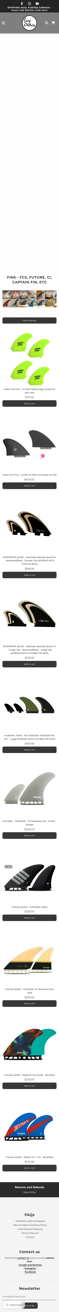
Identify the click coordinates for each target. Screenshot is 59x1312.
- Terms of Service (29, 1233)
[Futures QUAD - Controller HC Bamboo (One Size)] (29, 959)
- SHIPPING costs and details (29, 1221)
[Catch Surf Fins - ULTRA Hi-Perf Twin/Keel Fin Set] (29, 445)
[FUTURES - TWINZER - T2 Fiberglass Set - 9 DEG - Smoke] (29, 791)
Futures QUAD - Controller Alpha (30, 907)
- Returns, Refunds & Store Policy (29, 1225)
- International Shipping (29, 1229)
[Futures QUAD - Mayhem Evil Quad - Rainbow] (29, 1045)
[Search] (46, 23)
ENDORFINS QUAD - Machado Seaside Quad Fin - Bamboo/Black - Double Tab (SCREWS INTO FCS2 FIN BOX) (29, 560)
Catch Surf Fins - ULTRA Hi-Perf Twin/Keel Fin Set (29, 474)
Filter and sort (29, 320)
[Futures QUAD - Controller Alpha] (29, 877)
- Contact (29, 1237)
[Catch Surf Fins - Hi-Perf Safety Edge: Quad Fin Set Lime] (29, 359)
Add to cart (29, 403)
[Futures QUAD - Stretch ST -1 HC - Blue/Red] (29, 1127)
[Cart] (53, 23)
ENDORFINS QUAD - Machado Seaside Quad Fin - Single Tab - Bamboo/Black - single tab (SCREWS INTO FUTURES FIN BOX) (29, 650)
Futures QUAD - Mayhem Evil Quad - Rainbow (29, 1075)
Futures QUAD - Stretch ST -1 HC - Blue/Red (29, 1157)
